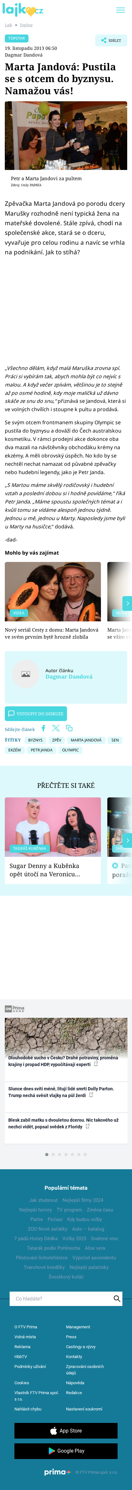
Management (78, 1327)
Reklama (22, 1346)
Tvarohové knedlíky (44, 1267)
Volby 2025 (74, 1238)
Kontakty (74, 1356)
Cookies (21, 1382)
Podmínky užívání (30, 1366)
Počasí (55, 1219)
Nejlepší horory (35, 1210)
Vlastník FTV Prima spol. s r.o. (36, 1396)
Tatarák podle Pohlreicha (53, 1248)
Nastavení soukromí (84, 1409)
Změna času (100, 1210)
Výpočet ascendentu (94, 1258)
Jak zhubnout (43, 1200)
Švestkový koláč (66, 1277)
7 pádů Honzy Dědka (36, 1238)
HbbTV (20, 1356)
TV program (69, 1210)
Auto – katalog (88, 1229)
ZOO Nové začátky (47, 1229)
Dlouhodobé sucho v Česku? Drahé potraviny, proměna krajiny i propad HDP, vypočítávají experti (63, 1061)
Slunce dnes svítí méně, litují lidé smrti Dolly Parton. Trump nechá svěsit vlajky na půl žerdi (61, 1092)
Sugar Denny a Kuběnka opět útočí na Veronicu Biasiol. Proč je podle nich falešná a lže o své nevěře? (48, 870)
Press (71, 1336)
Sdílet (108, 42)
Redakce (74, 1392)
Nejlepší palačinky (89, 1267)
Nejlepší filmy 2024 (82, 1200)
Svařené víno (104, 1238)
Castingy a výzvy (80, 1346)
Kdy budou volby (84, 1219)
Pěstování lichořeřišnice (42, 1258)
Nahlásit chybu (27, 1409)
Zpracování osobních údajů (85, 1369)
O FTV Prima (25, 1327)
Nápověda (75, 1382)
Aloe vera (95, 1248)
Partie (36, 1219)
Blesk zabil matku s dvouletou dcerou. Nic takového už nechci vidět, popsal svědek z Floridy (63, 1123)
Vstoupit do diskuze (40, 714)
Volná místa (25, 1336)
